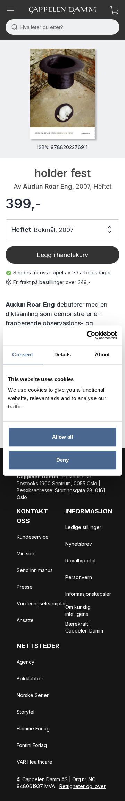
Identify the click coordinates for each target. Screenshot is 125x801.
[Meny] (10, 10)
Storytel (25, 712)
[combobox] (62, 27)
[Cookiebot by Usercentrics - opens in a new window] (88, 335)
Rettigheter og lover (82, 786)
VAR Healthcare (34, 762)
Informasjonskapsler (88, 594)
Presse (25, 587)
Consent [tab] (22, 354)
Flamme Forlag (33, 729)
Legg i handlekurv (62, 254)
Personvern (78, 577)
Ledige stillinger (83, 527)
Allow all (62, 437)
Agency (25, 662)
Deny (62, 460)
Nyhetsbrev (78, 544)
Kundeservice (33, 537)
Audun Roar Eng (47, 186)
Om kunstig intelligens (78, 610)
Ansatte (25, 620)
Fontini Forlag (32, 745)
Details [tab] (62, 354)
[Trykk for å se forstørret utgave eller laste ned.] (62, 94)
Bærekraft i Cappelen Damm (84, 627)
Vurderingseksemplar (41, 603)
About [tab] (102, 354)
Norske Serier (33, 695)
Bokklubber (30, 679)
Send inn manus (35, 570)
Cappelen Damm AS (45, 779)
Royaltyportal (80, 560)
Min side (26, 553)
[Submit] (13, 27)
